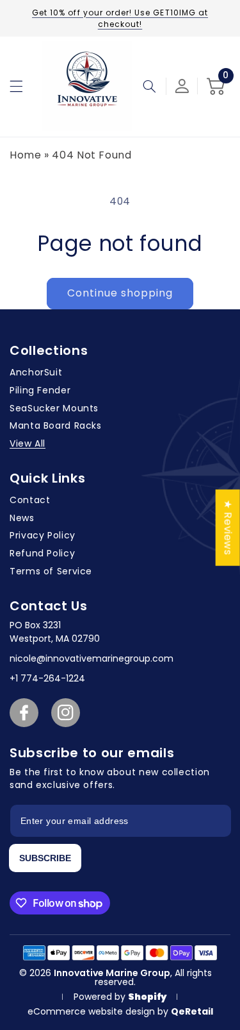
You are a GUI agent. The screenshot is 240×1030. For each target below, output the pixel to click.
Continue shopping (120, 293)
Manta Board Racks (56, 425)
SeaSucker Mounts (54, 408)
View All (27, 443)
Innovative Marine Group (112, 972)
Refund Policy (42, 553)
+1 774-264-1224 (47, 678)
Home (26, 155)
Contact (30, 500)
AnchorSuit (36, 372)
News (22, 517)
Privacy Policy (43, 535)
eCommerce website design (92, 1011)
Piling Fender (40, 390)
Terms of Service (51, 571)
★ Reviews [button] (228, 527)
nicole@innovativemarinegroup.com (91, 658)
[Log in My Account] (182, 86)
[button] (16, 86)
